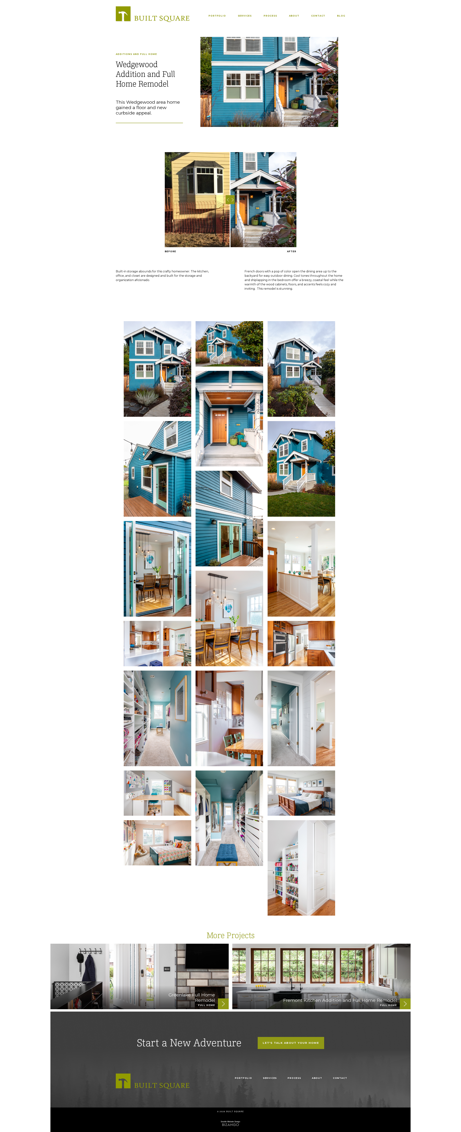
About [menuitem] (294, 15)
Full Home (148, 54)
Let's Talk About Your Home (291, 1043)
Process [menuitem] (270, 15)
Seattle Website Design (230, 1121)
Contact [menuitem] (318, 15)
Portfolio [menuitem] (217, 15)
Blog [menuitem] (341, 15)
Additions (124, 54)
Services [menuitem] (245, 15)
